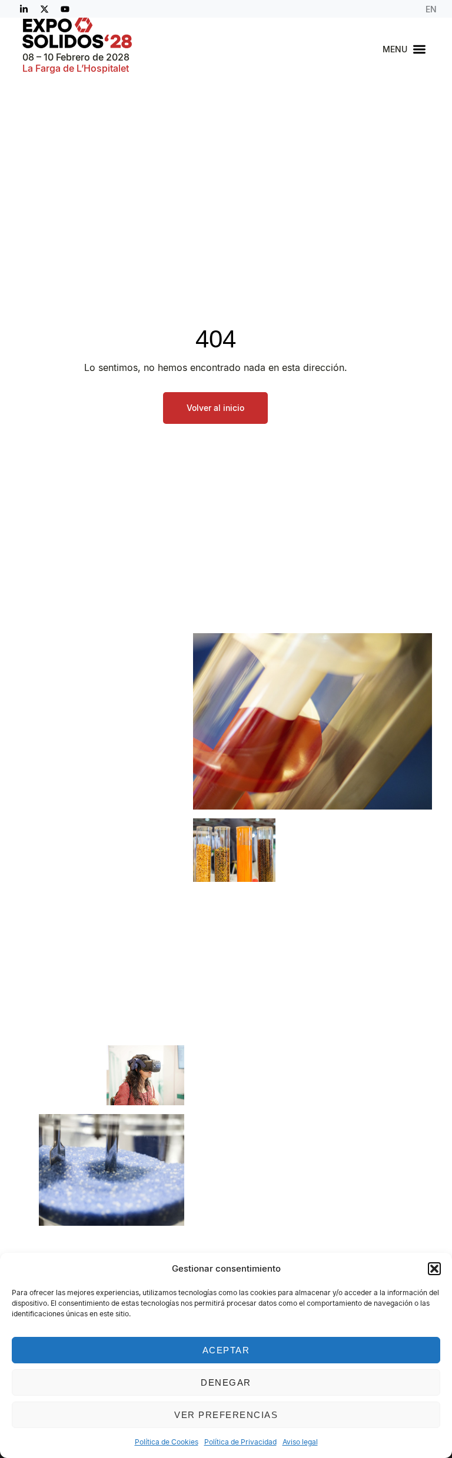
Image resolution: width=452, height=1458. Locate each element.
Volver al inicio (215, 408)
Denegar (226, 1382)
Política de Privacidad (240, 1441)
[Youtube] (65, 9)
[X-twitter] (44, 9)
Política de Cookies (166, 1441)
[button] (434, 1269)
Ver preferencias (226, 1415)
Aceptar (226, 1350)
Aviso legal (300, 1441)
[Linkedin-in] (23, 9)
